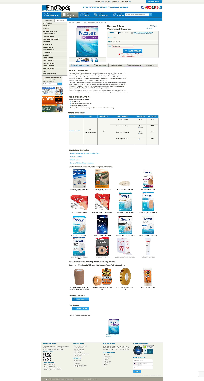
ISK (120, 348)
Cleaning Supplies (48, 36)
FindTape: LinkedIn (160, 7)
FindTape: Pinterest (156, 7)
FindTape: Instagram (146, 7)
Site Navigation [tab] (60, 20)
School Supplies (48, 58)
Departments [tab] (48, 20)
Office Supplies (75, 160)
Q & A (135, 65)
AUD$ (123, 346)
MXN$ (113, 346)
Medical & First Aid (76, 156)
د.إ (117, 346)
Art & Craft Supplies (49, 34)
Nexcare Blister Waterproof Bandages (112, 335)
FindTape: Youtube (149, 7)
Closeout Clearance (49, 74)
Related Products (117, 65)
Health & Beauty (48, 47)
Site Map (106, 359)
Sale (44, 71)
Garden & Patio (47, 44)
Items (121, 32)
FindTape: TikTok (153, 7)
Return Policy (87, 379)
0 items (154, 1)
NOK (107, 349)
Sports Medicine (88, 163)
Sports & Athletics (76, 163)
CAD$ (108, 346)
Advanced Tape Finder (79, 347)
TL (125, 349)
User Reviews (151, 65)
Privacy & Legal (107, 358)
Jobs (105, 366)
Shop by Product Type (79, 349)
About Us (106, 364)
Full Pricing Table (101, 65)
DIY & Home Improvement (50, 39)
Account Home (77, 360)
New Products (47, 23)
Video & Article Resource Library (81, 354)
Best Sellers (46, 26)
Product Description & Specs (81, 65)
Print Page (153, 26)
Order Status (77, 363)
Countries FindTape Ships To (80, 346)
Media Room (107, 363)
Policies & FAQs (107, 356)
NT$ (128, 349)
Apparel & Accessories (50, 31)
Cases (127, 32)
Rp (115, 348)
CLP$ (104, 348)
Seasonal (46, 28)
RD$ (113, 348)
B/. (113, 349)
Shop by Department (78, 351)
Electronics (46, 42)
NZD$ (110, 349)
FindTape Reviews (78, 355)
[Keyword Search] (60, 84)
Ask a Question (149, 28)
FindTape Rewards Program (80, 365)
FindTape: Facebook (142, 7)
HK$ (123, 348)
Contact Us (106, 355)
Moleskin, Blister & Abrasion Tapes (90, 22)
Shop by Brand (77, 352)
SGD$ (121, 349)
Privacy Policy (94, 379)
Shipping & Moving (48, 63)
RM (104, 349)
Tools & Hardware (48, 68)
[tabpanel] (113, 329)
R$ (126, 346)
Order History (77, 362)
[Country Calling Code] (135, 363)
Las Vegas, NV (47, 368)
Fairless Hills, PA (47, 369)
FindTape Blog (107, 361)
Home (72, 22)
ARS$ (120, 346)
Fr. (128, 346)
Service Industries (48, 60)
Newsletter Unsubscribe (79, 366)
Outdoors (46, 55)
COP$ (107, 348)
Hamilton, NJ (47, 364)
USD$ (104, 346)
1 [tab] (113, 340)
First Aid (78, 22)
